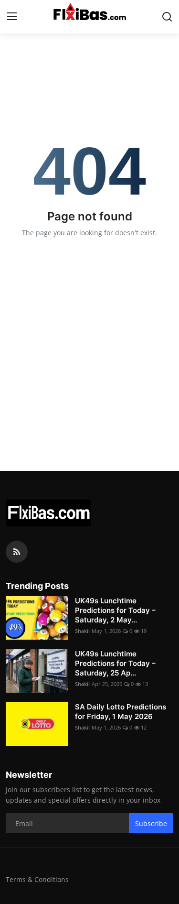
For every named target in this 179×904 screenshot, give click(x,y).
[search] (167, 16)
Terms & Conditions (37, 879)
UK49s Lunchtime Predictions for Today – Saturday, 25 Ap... (115, 663)
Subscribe (151, 823)
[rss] (17, 552)
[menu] (12, 16)
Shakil (82, 630)
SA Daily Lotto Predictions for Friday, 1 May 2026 (120, 711)
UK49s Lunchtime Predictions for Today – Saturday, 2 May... (115, 610)
